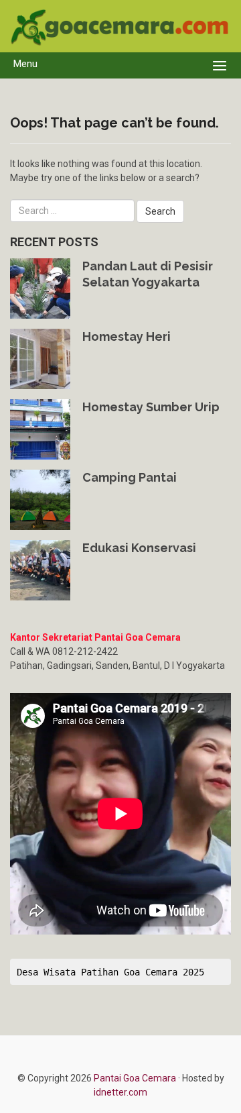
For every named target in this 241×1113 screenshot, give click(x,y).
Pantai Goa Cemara (136, 1078)
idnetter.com (120, 1092)
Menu (25, 64)
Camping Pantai (129, 477)
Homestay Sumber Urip (151, 407)
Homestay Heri (126, 336)
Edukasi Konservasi (139, 548)
